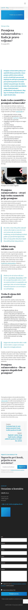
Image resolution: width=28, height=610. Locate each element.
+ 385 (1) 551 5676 (6, 504)
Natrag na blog (5, 26)
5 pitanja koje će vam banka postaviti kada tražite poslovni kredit (13, 428)
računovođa (4, 401)
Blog (7, 7)
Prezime (3, 543)
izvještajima (16, 118)
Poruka (3, 569)
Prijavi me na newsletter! (9, 590)
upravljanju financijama (16, 278)
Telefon (3, 563)
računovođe (19, 111)
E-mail (3, 556)
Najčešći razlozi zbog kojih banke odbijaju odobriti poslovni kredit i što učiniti (13, 438)
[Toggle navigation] (25, 3)
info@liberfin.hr (17, 504)
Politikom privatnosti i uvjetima (17, 470)
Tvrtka (2, 550)
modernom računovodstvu (8, 263)
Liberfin (3, 7)
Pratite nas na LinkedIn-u (16, 15)
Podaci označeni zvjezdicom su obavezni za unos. (12, 599)
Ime (2, 536)
